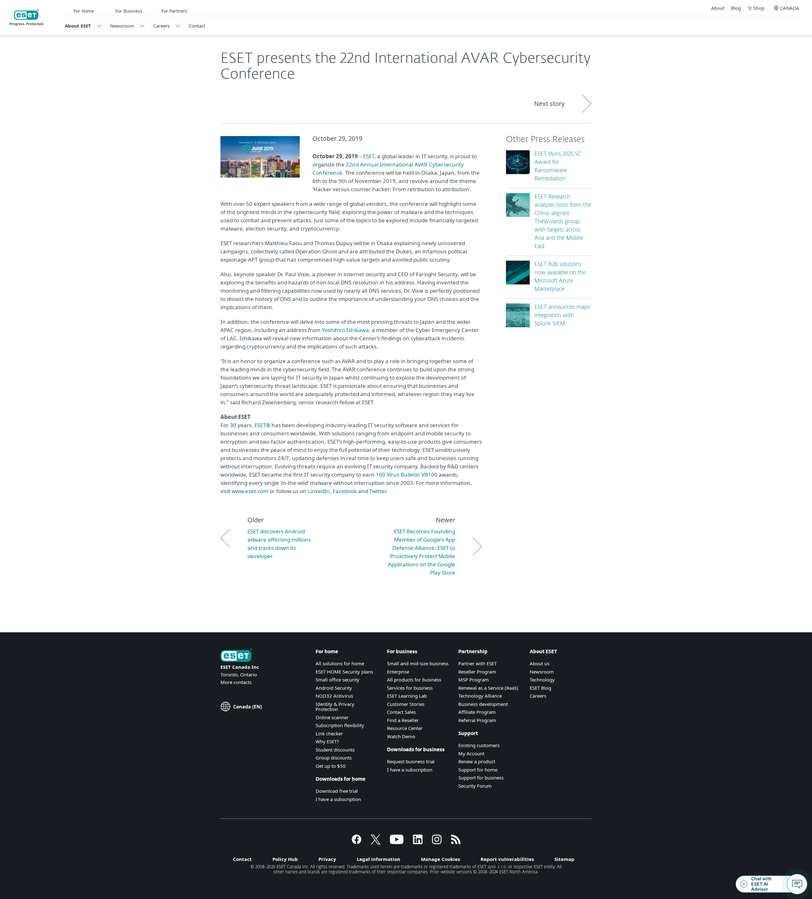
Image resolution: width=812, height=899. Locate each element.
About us (539, 663)
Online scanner (332, 717)
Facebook (345, 491)
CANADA (789, 8)
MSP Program (473, 679)
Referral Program (477, 720)
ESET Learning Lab (407, 696)
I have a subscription (338, 799)
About (717, 8)
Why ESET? (327, 741)
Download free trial (337, 791)
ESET (368, 156)
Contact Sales (401, 712)
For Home (84, 11)
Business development (483, 704)
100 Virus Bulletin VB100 (406, 474)
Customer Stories (405, 704)
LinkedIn (319, 491)
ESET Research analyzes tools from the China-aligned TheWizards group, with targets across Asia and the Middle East (562, 221)
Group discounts (334, 757)
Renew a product (476, 761)
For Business (128, 11)
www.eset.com (250, 491)
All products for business (414, 679)
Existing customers (479, 745)
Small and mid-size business (418, 663)
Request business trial (411, 761)
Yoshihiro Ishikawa (345, 330)
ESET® (262, 425)
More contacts (236, 682)
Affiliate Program (477, 712)
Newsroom (122, 26)
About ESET (78, 26)
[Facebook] (356, 842)
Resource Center (404, 728)
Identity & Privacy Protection (335, 707)
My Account (471, 753)
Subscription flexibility (340, 725)
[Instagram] (436, 842)
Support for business (481, 777)
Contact (197, 26)
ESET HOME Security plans (344, 671)
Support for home (477, 769)
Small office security (337, 679)
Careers (161, 26)
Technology (542, 679)
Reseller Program (477, 671)
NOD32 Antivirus (334, 696)
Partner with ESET (477, 663)
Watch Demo (401, 736)
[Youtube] (396, 842)
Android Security (334, 688)
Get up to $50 (331, 766)
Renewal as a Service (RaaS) (488, 688)
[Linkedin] (417, 842)
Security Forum (475, 786)
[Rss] (455, 842)
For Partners (174, 11)
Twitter (377, 491)
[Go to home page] (236, 655)
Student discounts (335, 749)
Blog (736, 8)
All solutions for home (340, 663)
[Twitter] (375, 842)
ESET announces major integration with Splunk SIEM (562, 316)
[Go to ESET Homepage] (26, 17)
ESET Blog (540, 688)
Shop (758, 8)
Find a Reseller (403, 720)
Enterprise (398, 671)
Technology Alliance (480, 696)
